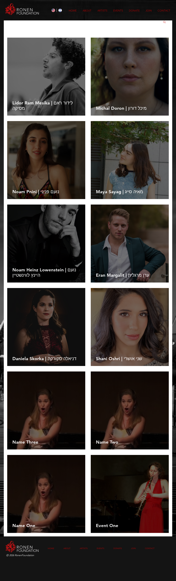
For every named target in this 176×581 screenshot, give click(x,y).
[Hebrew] (60, 10)
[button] (164, 22)
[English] (53, 10)
